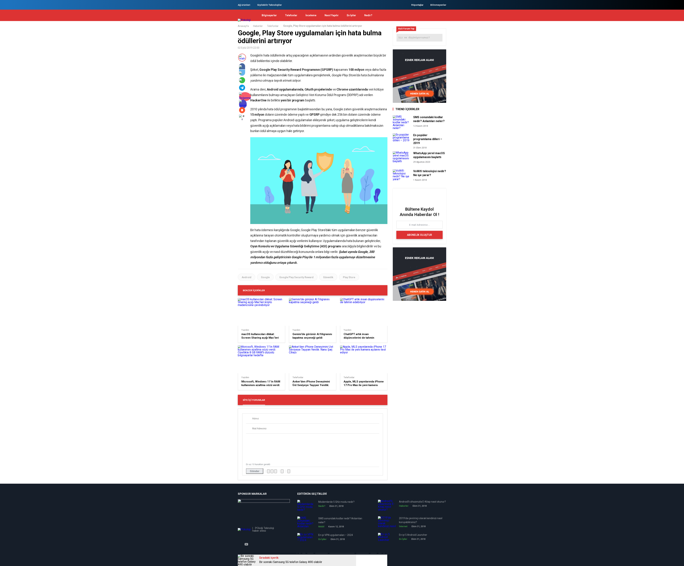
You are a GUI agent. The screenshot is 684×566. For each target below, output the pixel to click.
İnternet (403, 526)
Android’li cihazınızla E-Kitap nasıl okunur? (422, 501)
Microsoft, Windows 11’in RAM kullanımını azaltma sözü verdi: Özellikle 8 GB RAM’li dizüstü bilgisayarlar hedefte (260, 383)
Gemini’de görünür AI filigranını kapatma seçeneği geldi (312, 336)
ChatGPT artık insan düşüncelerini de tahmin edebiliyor (359, 336)
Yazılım (245, 330)
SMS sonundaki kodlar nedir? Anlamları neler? (429, 119)
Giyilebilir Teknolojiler (269, 4)
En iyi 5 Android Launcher (413, 534)
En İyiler (351, 15)
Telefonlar (291, 15)
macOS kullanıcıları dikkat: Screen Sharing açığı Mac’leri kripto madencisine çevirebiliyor (260, 336)
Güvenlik (328, 277)
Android (246, 277)
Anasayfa (243, 26)
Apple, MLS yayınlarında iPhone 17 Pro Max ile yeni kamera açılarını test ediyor (364, 383)
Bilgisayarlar (269, 15)
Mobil (321, 526)
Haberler (258, 26)
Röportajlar (417, 4)
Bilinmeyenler (438, 4)
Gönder (254, 471)
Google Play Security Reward (296, 277)
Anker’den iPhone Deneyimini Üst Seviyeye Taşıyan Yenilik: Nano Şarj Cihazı (311, 383)
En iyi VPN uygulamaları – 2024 (335, 535)
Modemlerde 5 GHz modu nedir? (336, 501)
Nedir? (368, 15)
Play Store (349, 277)
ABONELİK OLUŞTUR (419, 234)
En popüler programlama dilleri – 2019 (427, 139)
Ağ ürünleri (244, 4)
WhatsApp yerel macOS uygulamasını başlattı (429, 155)
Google (265, 277)
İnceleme (310, 15)
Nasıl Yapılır (332, 15)
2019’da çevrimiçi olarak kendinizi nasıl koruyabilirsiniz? (420, 520)
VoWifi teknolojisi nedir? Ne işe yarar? (429, 173)
